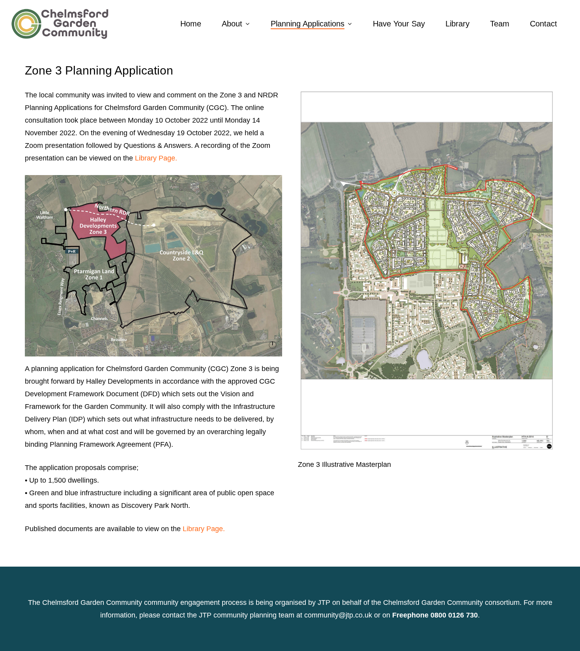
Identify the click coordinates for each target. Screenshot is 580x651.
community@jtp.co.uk (338, 615)
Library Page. (156, 158)
